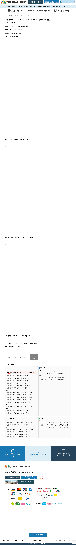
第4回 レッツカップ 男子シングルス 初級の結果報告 (19, 378)
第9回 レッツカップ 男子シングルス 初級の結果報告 (19, 388)
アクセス (66, 6)
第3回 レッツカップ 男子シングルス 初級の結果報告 (19, 377)
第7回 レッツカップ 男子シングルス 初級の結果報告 (19, 383)
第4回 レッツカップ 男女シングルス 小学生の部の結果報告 (54, 427)
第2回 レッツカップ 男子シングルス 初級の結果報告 (19, 375)
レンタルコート (55, 6)
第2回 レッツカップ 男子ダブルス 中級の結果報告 (52, 379)
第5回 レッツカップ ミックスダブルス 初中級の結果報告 (20, 436)
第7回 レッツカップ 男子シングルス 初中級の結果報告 (19, 401)
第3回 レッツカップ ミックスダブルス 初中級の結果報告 (20, 433)
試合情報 (44, 6)
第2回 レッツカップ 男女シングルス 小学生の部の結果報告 (54, 424)
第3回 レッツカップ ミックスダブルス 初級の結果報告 (19, 425)
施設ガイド (61, 6)
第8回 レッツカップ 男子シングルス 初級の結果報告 (19, 385)
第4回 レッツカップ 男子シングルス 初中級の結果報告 (19, 397)
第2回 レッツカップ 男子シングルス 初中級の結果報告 (19, 394)
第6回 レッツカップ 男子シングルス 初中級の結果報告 (19, 402)
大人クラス (20, 6)
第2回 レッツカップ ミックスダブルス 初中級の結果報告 (20, 431)
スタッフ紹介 (32, 6)
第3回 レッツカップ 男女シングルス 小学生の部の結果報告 (54, 425)
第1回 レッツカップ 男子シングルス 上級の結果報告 (19, 410)
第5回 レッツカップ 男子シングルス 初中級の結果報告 (19, 399)
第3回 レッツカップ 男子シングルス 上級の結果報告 (19, 413)
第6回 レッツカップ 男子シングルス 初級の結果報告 (19, 382)
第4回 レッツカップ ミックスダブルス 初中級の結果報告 (20, 434)
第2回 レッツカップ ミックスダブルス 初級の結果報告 (19, 424)
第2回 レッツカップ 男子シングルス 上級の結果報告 (19, 412)
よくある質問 (39, 6)
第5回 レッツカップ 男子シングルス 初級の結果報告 (19, 380)
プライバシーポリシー (68, 540)
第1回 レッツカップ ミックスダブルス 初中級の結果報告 (20, 429)
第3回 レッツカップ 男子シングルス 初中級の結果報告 (19, 395)
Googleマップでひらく (38, 534)
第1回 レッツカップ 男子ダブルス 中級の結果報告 (52, 377)
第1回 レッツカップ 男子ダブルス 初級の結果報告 (52, 371)
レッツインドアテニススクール (34, 543)
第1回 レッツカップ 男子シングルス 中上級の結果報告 (19, 406)
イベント (49, 6)
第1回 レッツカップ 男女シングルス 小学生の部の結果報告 (54, 422)
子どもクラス (26, 6)
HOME (9, 6)
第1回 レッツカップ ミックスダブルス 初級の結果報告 (19, 422)
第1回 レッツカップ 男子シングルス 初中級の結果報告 (19, 392)
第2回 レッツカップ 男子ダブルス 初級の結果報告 (52, 373)
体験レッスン (14, 6)
